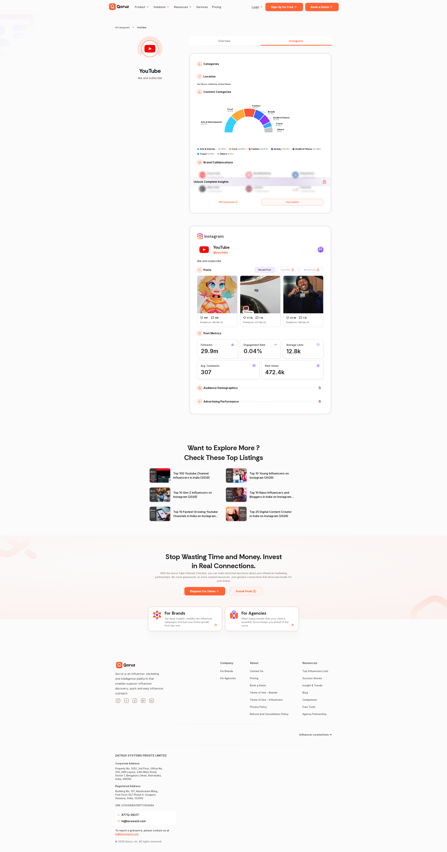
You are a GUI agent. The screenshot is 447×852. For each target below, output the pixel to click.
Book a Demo (320, 7)
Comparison (309, 699)
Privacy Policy (258, 706)
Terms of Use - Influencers (266, 699)
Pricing (216, 7)
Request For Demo (202, 591)
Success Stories (312, 678)
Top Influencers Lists (315, 671)
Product (140, 7)
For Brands (226, 671)
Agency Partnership (314, 714)
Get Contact (292, 202)
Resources (181, 7)
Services (202, 7)
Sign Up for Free (282, 7)
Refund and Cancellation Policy (269, 714)
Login (255, 7)
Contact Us (256, 671)
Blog (305, 692)
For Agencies (228, 678)
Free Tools (308, 706)
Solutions (159, 7)
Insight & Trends (312, 685)
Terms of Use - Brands (263, 692)
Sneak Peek (244, 591)
